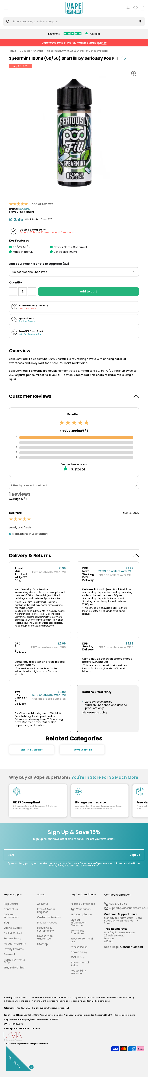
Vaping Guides (13, 928)
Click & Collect (13, 933)
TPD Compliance (81, 914)
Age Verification (81, 909)
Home (12, 50)
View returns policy (94, 712)
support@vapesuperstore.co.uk (54, 1008)
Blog (6, 922)
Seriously (24, 209)
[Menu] (4, 8)
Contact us (11, 909)
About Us (42, 904)
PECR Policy (78, 957)
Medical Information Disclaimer (78, 922)
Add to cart (88, 291)
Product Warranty (15, 943)
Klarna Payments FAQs (14, 961)
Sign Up (135, 855)
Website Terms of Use (82, 940)
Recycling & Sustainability (45, 929)
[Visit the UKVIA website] (74, 1036)
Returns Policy (12, 938)
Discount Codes (47, 922)
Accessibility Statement (78, 972)
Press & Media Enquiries (46, 910)
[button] (74, 396)
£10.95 (102, 42)
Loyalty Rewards (14, 949)
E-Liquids (25, 50)
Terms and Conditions (77, 932)
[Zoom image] (133, 73)
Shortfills (38, 50)
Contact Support (131, 947)
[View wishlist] (135, 8)
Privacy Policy (56, 865)
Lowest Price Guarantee (45, 937)
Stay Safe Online (14, 967)
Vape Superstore (20, 1043)
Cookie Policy (79, 952)
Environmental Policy (80, 964)
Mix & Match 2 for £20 (38, 219)
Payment (9, 954)
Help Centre (11, 904)
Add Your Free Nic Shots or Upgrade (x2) (39, 264)
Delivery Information (11, 916)
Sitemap (42, 944)
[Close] (30, 1066)
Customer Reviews (49, 917)
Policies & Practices (83, 904)
